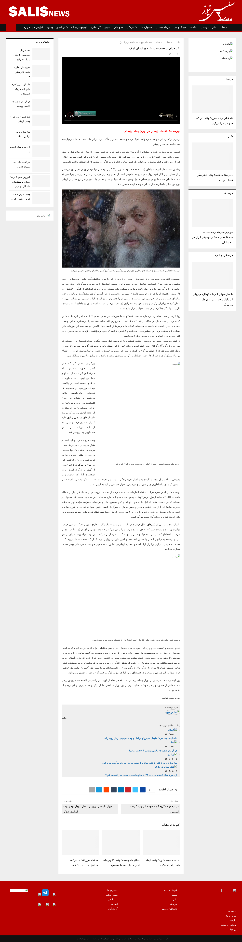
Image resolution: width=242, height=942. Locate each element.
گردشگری (96, 27)
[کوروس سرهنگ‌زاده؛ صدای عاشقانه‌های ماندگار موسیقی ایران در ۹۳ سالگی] (212, 213)
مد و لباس (118, 27)
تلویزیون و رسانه (79, 27)
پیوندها (233, 929)
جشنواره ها (146, 27)
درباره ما (232, 911)
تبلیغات (232, 920)
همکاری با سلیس (228, 925)
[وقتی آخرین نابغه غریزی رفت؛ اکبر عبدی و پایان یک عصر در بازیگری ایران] (41, 198)
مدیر (64, 717)
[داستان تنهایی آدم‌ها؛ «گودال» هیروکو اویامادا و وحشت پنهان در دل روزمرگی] (212, 275)
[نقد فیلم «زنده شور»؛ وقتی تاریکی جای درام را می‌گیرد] (212, 99)
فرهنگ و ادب (180, 27)
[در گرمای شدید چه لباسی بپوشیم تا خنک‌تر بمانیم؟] (41, 105)
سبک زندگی (132, 27)
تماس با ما (231, 916)
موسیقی (205, 27)
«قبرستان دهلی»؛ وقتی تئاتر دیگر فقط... (21, 72)
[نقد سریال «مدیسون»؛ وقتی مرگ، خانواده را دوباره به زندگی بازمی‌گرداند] (41, 54)
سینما (225, 27)
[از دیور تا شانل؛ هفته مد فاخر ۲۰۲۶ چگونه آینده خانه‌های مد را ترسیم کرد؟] (41, 151)
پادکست (193, 27)
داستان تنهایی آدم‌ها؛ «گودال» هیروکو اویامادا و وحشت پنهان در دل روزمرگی (213, 299)
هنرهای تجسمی (162, 27)
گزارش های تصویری (33, 27)
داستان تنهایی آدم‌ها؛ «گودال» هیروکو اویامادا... (20, 89)
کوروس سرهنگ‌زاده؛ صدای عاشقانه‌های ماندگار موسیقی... (20, 182)
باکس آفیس (62, 27)
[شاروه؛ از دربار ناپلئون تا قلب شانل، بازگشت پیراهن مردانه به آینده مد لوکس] (41, 135)
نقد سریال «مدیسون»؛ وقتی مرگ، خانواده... (21, 55)
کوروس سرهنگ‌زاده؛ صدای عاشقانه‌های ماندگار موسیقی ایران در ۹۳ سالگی (212, 237)
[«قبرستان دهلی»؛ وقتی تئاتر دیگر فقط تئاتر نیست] (212, 156)
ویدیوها (49, 27)
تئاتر (214, 27)
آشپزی (107, 27)
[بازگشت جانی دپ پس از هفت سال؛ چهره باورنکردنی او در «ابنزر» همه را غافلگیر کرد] (41, 166)
